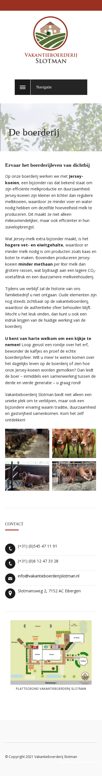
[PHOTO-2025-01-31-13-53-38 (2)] (74, 489)
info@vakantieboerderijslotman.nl (48, 576)
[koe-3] (27, 489)
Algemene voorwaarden (77, 762)
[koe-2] (74, 456)
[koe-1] (27, 456)
